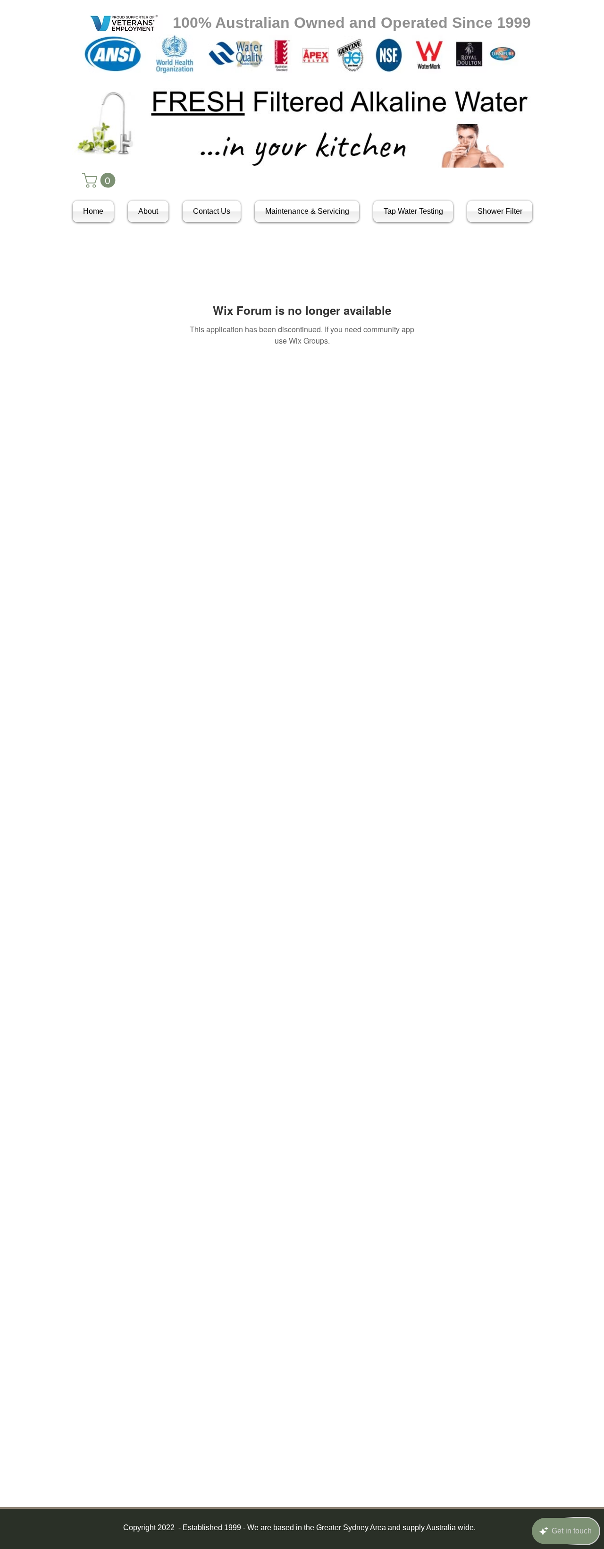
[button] (100, 180)
